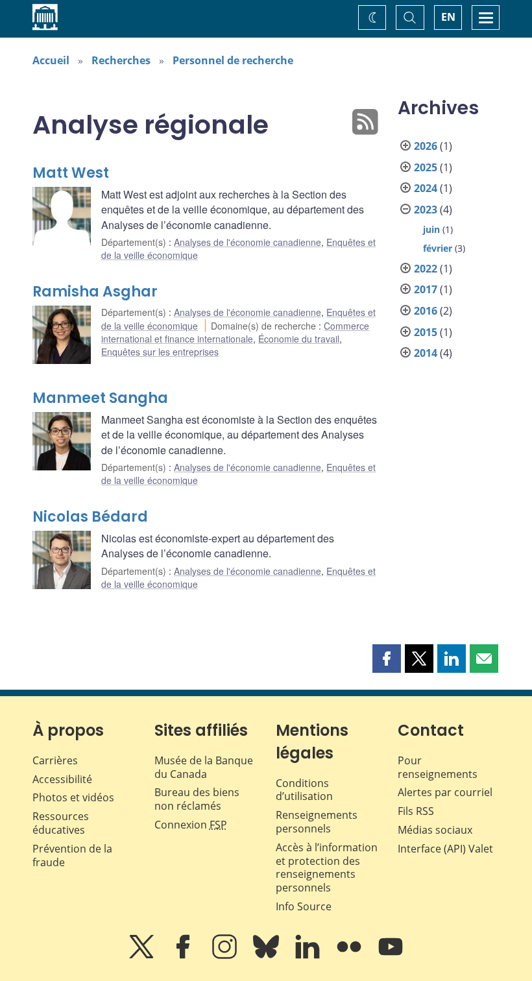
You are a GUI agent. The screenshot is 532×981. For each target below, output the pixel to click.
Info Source (304, 906)
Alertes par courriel (445, 792)
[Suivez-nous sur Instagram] (226, 956)
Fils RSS (416, 811)
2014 (425, 353)
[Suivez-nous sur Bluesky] (267, 956)
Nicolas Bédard (90, 517)
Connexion (190, 825)
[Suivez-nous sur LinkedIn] (309, 956)
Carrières (55, 760)
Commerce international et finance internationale (235, 332)
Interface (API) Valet (445, 849)
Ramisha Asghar (95, 292)
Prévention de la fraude (72, 855)
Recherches (121, 60)
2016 (425, 311)
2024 (425, 188)
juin (431, 229)
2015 (425, 332)
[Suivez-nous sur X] (142, 956)
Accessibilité (62, 779)
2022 (425, 268)
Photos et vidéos (73, 797)
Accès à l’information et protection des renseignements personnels (327, 867)
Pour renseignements (438, 767)
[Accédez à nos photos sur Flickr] (350, 956)
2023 (425, 209)
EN (448, 17)
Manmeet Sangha (100, 398)
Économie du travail (298, 338)
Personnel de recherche (233, 60)
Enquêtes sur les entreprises (160, 351)
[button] (386, 658)
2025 (425, 167)
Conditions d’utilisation (304, 790)
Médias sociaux (435, 830)
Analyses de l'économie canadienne (247, 242)
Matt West (70, 173)
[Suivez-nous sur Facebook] (184, 956)
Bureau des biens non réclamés (196, 799)
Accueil (50, 60)
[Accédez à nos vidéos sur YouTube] (390, 956)
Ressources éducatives (60, 823)
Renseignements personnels (316, 822)
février (437, 248)
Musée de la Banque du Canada (203, 767)
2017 (425, 289)
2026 (425, 146)
